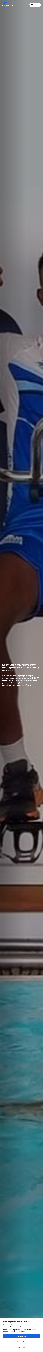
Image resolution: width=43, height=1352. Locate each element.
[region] (21, 1335)
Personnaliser (21, 1342)
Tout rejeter (21, 1347)
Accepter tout (21, 1336)
